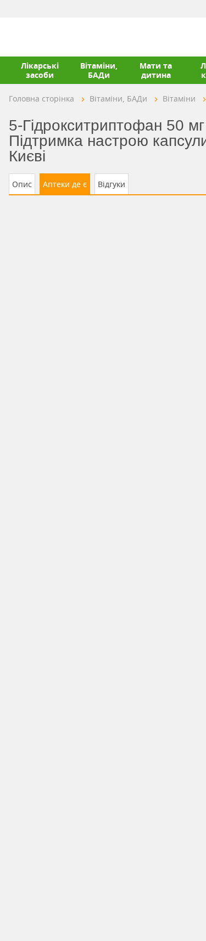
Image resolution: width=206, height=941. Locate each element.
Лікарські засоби (40, 70)
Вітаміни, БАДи (99, 70)
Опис (22, 184)
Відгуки (111, 184)
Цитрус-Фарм (34, 37)
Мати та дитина (156, 70)
